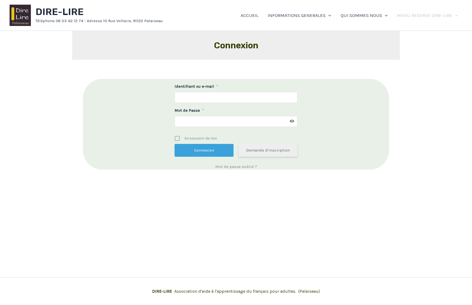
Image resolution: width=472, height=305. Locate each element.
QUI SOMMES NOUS (361, 15)
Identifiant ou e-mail (196, 86)
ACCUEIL (249, 15)
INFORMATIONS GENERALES (297, 15)
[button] (328, 15)
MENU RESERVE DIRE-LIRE (424, 15)
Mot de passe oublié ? (236, 166)
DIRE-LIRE (60, 11)
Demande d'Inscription (268, 150)
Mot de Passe (189, 110)
